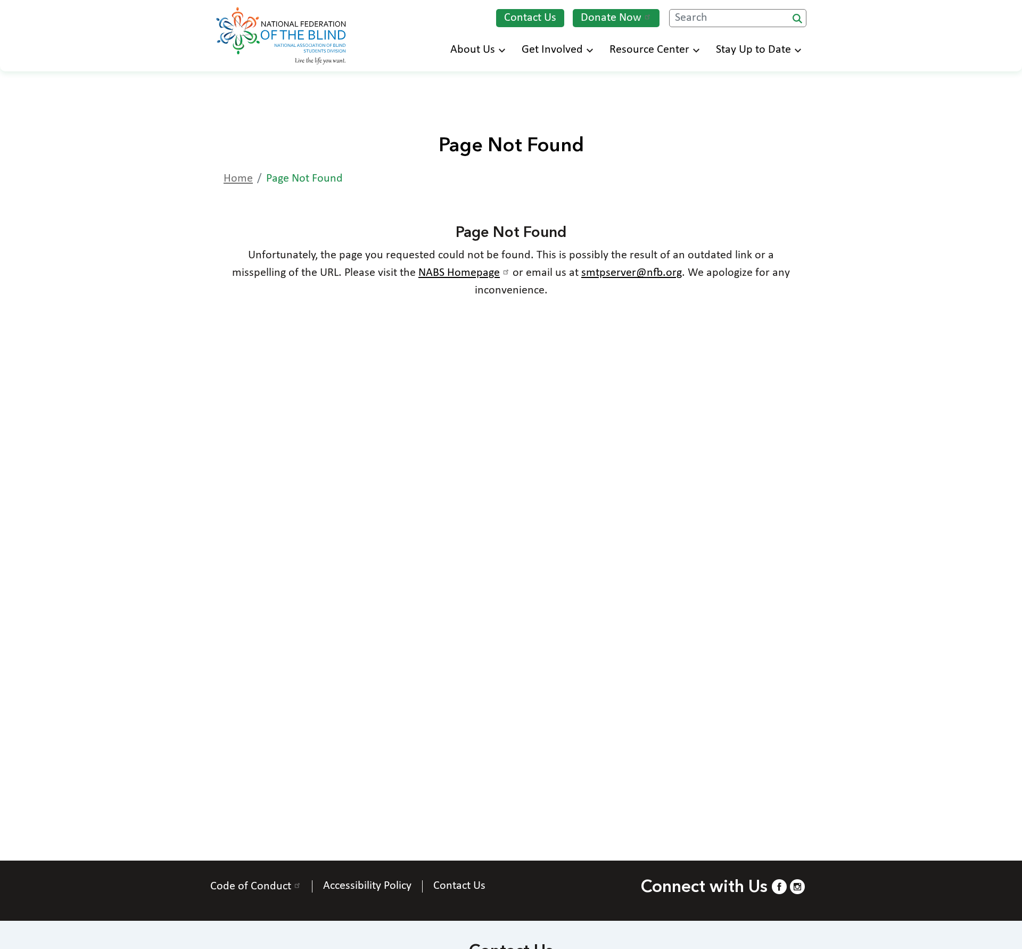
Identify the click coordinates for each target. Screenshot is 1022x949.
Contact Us (530, 18)
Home (238, 179)
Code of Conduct (250, 886)
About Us (472, 50)
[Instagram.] (797, 886)
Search (797, 19)
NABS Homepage (459, 273)
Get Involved (552, 50)
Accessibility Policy (367, 886)
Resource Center (649, 50)
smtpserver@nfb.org (631, 273)
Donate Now (611, 18)
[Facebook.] (779, 886)
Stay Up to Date (753, 50)
